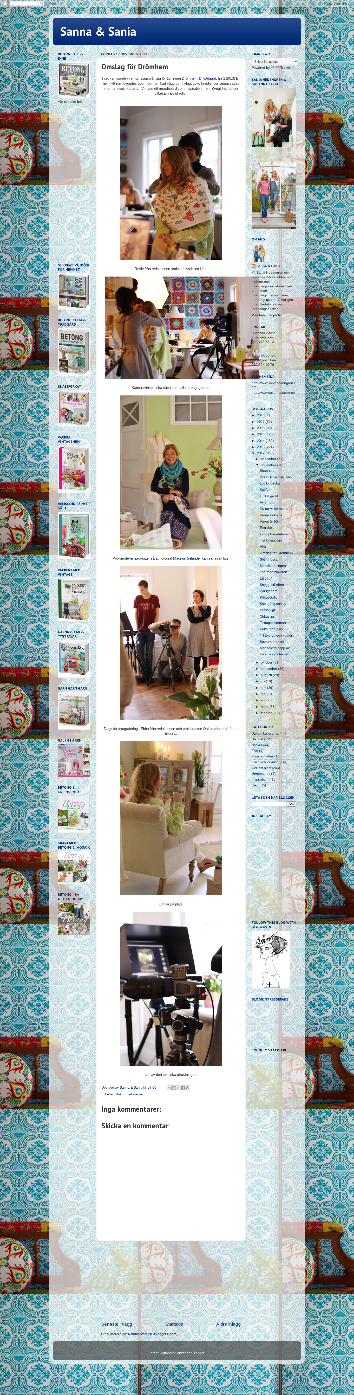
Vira (263, 547)
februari (267, 713)
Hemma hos (261, 773)
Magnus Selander (187, 558)
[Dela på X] (178, 1087)
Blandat (257, 739)
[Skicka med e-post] (169, 1087)
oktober (267, 662)
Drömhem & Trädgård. (199, 78)
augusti (267, 675)
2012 (261, 453)
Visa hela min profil (266, 315)
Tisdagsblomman (273, 623)
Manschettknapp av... (276, 648)
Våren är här (269, 521)
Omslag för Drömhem (276, 553)
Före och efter (262, 756)
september (269, 669)
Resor (256, 785)
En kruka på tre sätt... (276, 654)
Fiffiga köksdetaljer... (275, 534)
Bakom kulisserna (129, 1094)
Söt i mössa (269, 559)
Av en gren (268, 502)
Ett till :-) (266, 578)
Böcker (257, 745)
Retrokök (267, 528)
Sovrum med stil (272, 642)
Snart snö (267, 470)
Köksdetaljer (269, 597)
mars (265, 707)
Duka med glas (271, 629)
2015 (261, 434)
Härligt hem (268, 591)
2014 (261, 441)
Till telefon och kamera (277, 635)
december (269, 459)
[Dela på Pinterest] (187, 1087)
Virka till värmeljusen (275, 477)
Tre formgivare (271, 540)
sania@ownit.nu (264, 360)
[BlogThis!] (173, 1087)
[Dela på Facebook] (183, 1087)
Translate (287, 68)
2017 (261, 422)
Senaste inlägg (116, 1324)
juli (263, 681)
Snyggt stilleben (272, 585)
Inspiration (260, 779)
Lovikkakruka (270, 483)
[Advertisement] (171, 1281)
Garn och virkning (265, 762)
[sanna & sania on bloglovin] (271, 987)
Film (255, 751)
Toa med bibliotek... (275, 572)
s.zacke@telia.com (266, 337)
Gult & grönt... (270, 496)
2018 (261, 415)
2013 (261, 447)
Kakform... (267, 489)
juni (264, 688)
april (264, 700)
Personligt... (269, 610)
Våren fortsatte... (272, 515)
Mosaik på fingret (273, 566)
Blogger (198, 1353)
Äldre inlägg (228, 1324)
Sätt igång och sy (273, 604)
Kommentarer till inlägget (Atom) (152, 1334)
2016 (261, 428)
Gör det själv (261, 768)
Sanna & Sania (98, 31)
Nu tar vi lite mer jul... (276, 508)
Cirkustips (267, 616)
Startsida (174, 1324)
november (269, 465)
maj (264, 694)
